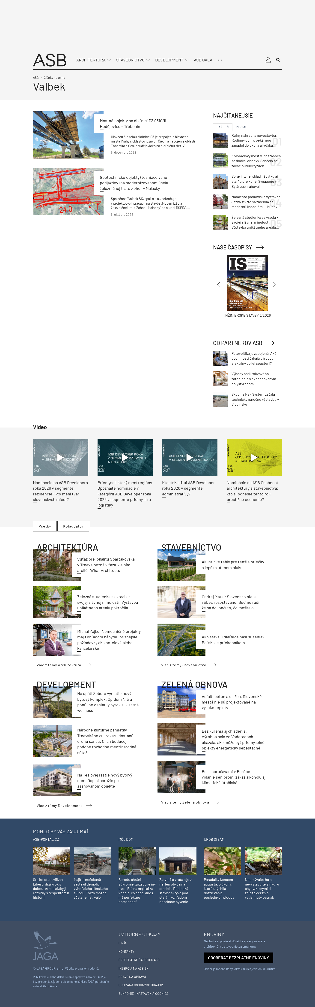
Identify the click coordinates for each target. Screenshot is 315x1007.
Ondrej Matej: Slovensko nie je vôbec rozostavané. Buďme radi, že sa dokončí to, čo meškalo (231, 602)
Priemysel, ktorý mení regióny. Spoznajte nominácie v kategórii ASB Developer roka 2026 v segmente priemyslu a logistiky (125, 493)
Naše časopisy (232, 247)
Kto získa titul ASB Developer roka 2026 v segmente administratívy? (188, 488)
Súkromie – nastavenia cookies (143, 993)
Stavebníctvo (130, 59)
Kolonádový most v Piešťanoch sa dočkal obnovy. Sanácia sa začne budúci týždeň (256, 161)
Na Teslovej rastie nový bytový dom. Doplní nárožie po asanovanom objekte (104, 780)
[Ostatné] (220, 60)
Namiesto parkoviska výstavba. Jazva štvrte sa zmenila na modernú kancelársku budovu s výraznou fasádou (256, 201)
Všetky (45, 526)
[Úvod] (49, 59)
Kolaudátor (73, 526)
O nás (123, 943)
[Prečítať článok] (68, 134)
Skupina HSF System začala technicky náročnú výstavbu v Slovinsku (255, 399)
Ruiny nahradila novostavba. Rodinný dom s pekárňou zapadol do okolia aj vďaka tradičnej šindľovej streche (254, 140)
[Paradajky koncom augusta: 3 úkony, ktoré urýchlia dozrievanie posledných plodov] (222, 861)
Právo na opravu (132, 977)
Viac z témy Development (59, 805)
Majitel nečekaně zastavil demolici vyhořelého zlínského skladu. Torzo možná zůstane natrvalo (91, 888)
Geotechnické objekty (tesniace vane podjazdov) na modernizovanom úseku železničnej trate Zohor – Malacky (134, 183)
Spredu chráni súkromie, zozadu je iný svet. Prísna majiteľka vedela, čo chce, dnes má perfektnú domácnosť (137, 890)
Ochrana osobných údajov (141, 985)
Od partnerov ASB (237, 343)
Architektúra (91, 59)
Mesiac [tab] (241, 127)
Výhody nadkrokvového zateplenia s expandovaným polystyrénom (254, 378)
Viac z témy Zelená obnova (185, 802)
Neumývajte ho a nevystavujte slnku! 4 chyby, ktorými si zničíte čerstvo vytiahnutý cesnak (262, 888)
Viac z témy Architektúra (59, 665)
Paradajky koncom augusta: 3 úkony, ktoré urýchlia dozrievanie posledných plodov (219, 888)
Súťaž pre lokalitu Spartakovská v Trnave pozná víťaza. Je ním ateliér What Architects (106, 564)
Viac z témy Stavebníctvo (183, 665)
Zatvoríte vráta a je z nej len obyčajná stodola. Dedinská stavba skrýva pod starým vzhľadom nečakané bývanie (175, 890)
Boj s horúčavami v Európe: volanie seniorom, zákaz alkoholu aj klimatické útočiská (233, 777)
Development (169, 59)
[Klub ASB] (268, 60)
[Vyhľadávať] (278, 60)
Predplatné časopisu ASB (139, 960)
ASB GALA (203, 59)
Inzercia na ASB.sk (134, 968)
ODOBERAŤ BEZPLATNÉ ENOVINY (238, 957)
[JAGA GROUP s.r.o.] (45, 945)
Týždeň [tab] (223, 127)
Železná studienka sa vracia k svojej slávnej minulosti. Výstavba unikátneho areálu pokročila (107, 602)
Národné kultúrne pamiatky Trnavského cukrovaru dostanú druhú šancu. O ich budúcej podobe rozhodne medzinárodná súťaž (106, 741)
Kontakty (126, 951)
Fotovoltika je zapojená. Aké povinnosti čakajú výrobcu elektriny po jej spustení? (254, 358)
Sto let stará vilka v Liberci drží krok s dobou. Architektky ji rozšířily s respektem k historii (51, 888)
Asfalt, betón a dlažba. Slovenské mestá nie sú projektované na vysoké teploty (232, 702)
